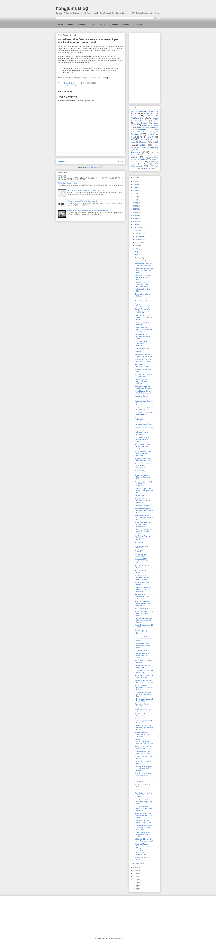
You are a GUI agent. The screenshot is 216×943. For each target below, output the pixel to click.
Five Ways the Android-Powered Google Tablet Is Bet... (144, 802)
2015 (135, 215)
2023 (135, 190)
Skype (156, 157)
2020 (135, 200)
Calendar (145, 121)
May (137, 252)
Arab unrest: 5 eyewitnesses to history (144, 365)
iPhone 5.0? (139, 551)
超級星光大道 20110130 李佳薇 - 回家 (143, 747)
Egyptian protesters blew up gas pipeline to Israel (144, 710)
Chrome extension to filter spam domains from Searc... (144, 531)
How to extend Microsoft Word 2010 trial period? (144, 355)
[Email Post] (82, 83)
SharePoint (148, 157)
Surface (133, 161)
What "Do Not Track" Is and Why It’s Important (143, 360)
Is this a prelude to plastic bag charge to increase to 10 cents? (87, 211)
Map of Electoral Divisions (144, 428)
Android (134, 113)
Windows (154, 166)
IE (141, 137)
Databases (138, 24)
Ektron (132, 129)
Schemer (152, 155)
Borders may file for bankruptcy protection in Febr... (143, 687)
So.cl (135, 159)
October (138, 236)
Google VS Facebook (142, 505)
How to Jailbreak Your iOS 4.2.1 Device (144, 626)
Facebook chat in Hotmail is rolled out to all (144, 409)
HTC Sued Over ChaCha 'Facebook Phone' (143, 375)
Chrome (155, 121)
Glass (138, 132)
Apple (92, 24)
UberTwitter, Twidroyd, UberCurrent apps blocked (143, 538)
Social (142, 159)
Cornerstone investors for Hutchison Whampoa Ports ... (144, 270)
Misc (155, 141)
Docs (136, 127)
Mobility (115, 24)
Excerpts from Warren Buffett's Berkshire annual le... (142, 296)
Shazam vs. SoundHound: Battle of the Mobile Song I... (144, 613)
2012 (135, 224)
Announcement (149, 113)
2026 (135, 181)
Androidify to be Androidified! (140, 555)
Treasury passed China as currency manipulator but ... (144, 694)
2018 (135, 206)
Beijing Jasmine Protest (143, 301)
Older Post (119, 161)
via (109, 78)
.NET (132, 111)
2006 (135, 880)
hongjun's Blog (72, 8)
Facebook (82, 24)
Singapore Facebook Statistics (142, 419)
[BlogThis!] (88, 83)
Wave (145, 164)
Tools (140, 162)
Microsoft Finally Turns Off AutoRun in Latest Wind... (144, 596)
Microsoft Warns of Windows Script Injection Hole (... (141, 853)
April (137, 255)
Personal (135, 152)
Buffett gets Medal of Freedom (142, 583)
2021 (135, 197)
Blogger (155, 119)
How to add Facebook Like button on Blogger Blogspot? (143, 846)
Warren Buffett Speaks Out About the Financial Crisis (144, 510)
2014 (135, 218)
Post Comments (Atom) (95, 167)
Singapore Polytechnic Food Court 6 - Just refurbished (143, 589)
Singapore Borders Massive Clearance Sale (142, 477)
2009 (135, 870)
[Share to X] (91, 83)
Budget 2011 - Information (144, 543)
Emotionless (139, 790)
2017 (135, 209)
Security (126, 24)
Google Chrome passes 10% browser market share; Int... (143, 827)
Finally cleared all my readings (142, 324)
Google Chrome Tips (142, 348)
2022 (135, 194)
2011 (135, 227)
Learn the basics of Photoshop (141, 547)
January (138, 863)
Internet (71, 86)
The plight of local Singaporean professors (141, 343)
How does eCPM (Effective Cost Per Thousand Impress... (143, 561)
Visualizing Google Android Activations (142, 397)
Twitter (133, 164)
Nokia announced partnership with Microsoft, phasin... (142, 632)
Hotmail (65, 86)
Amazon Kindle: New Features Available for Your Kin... (143, 329)
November (139, 233)
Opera (144, 147)
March (137, 258)
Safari (143, 155)
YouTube (147, 168)
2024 (135, 187)
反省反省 (138, 351)
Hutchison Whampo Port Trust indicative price (143, 264)
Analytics (152, 111)
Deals (156, 125)
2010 (135, 867)
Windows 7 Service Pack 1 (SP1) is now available (143, 484)
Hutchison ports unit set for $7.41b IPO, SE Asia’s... (143, 277)
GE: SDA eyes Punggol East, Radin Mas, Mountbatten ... (143, 453)
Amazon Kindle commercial (140, 471)
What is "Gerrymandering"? (142, 305)
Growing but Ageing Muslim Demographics (143, 821)
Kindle (143, 139)
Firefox (155, 129)
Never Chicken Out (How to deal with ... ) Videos (144, 681)
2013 (135, 221)
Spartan (154, 159)
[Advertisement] (144, 68)
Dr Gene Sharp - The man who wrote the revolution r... (144, 465)
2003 (135, 889)
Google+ (151, 134)
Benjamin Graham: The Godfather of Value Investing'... (143, 500)
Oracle (151, 150)
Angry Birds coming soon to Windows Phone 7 (143, 392)
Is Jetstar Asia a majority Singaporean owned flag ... (143, 620)
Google (70, 24)
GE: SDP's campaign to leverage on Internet (143, 424)
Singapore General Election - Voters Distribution (141, 433)
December (139, 230)
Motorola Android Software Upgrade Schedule (142, 734)
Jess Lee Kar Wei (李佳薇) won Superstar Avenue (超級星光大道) (144, 741)
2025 (135, 184)
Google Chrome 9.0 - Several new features (143, 752)
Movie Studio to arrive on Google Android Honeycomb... (143, 524)
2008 (135, 873)
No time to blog (140, 495)
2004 (135, 886)
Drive (153, 127)
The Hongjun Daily (141, 650)
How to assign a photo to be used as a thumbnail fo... (144, 403)
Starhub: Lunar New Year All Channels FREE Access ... (144, 795)
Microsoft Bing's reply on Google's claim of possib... (143, 768)
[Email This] (86, 83)
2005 (135, 883)
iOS (132, 139)
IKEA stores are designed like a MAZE (144, 700)
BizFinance (137, 118)
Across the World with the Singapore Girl (144, 676)
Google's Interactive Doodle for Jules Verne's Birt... (142, 655)
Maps (133, 142)
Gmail (148, 132)
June (137, 249)
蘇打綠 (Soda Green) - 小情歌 (67, 183)
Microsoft (103, 24)
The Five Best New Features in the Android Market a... (144, 808)
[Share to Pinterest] (95, 83)
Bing (149, 116)
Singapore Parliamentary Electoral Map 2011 (143, 459)
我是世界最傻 (62, 176)
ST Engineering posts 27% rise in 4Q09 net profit (82, 201)
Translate (152, 162)
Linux (152, 139)
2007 (135, 876)
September (139, 239)
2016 (135, 212)
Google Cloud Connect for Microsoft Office (144, 414)
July (136, 245)
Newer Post (62, 161)
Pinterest (153, 152)
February (138, 261)
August (138, 242)
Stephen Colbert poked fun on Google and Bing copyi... (144, 727)
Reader (133, 155)
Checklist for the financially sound (141, 715)
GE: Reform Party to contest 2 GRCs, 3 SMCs (142, 439)
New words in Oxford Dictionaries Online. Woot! (142, 336)
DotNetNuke (145, 127)
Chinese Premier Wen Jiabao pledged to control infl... (142, 311)
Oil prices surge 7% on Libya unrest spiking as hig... (144, 490)
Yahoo (138, 168)
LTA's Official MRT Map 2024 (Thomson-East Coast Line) (85, 190)
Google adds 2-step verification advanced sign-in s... (143, 645)
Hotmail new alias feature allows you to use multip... (144, 775)
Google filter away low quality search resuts (143, 387)
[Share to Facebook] (93, 83)
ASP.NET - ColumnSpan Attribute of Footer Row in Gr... (144, 318)
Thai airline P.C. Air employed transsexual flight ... (143, 639)
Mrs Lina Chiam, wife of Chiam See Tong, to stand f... (143, 446)
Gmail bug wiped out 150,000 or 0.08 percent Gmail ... (142, 284)
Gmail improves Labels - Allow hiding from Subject (143, 381)
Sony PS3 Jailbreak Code (144, 608)
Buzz (136, 121)
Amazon (142, 111)
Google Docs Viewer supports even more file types (144, 517)
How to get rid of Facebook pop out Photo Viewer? (142, 577)
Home (60, 24)
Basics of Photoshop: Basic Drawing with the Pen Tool (143, 603)
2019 (135, 203)
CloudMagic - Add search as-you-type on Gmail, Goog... (144, 721)
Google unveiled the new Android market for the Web (143, 815)
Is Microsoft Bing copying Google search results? (144, 840)
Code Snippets (141, 123)
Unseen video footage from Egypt (142, 666)
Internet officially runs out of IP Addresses (144, 781)
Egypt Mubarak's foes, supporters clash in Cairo (143, 834)
